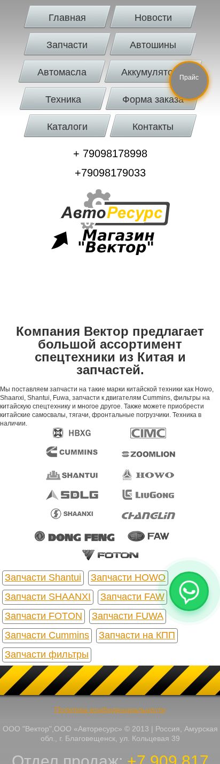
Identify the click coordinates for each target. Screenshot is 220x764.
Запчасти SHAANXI (48, 596)
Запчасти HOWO (128, 577)
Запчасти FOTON (43, 616)
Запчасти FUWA (127, 616)
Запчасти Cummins (47, 635)
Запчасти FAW (132, 596)
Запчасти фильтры (47, 654)
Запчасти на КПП (137, 635)
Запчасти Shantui (43, 577)
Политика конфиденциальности (110, 709)
